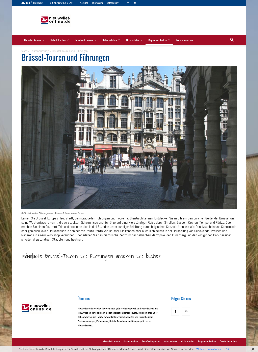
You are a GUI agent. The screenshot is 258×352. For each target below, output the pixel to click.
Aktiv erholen (132, 40)
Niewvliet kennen (32, 40)
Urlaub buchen (58, 40)
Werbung (84, 2)
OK (227, 349)
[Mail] (135, 3)
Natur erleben (109, 40)
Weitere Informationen (208, 349)
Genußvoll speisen (84, 40)
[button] (232, 40)
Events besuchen (184, 40)
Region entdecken (157, 40)
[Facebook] (128, 3)
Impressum (97, 2)
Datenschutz (113, 2)
